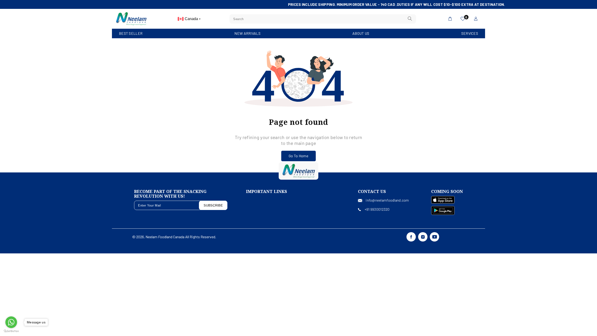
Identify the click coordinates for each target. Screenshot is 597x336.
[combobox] (322, 19)
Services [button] (469, 33)
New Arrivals (247, 33)
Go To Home (298, 156)
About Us (360, 33)
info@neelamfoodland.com (387, 200)
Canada (192, 19)
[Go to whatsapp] (11, 322)
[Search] (410, 19)
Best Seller (130, 33)
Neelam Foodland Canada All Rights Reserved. (181, 236)
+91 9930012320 (377, 209)
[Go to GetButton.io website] (11, 331)
